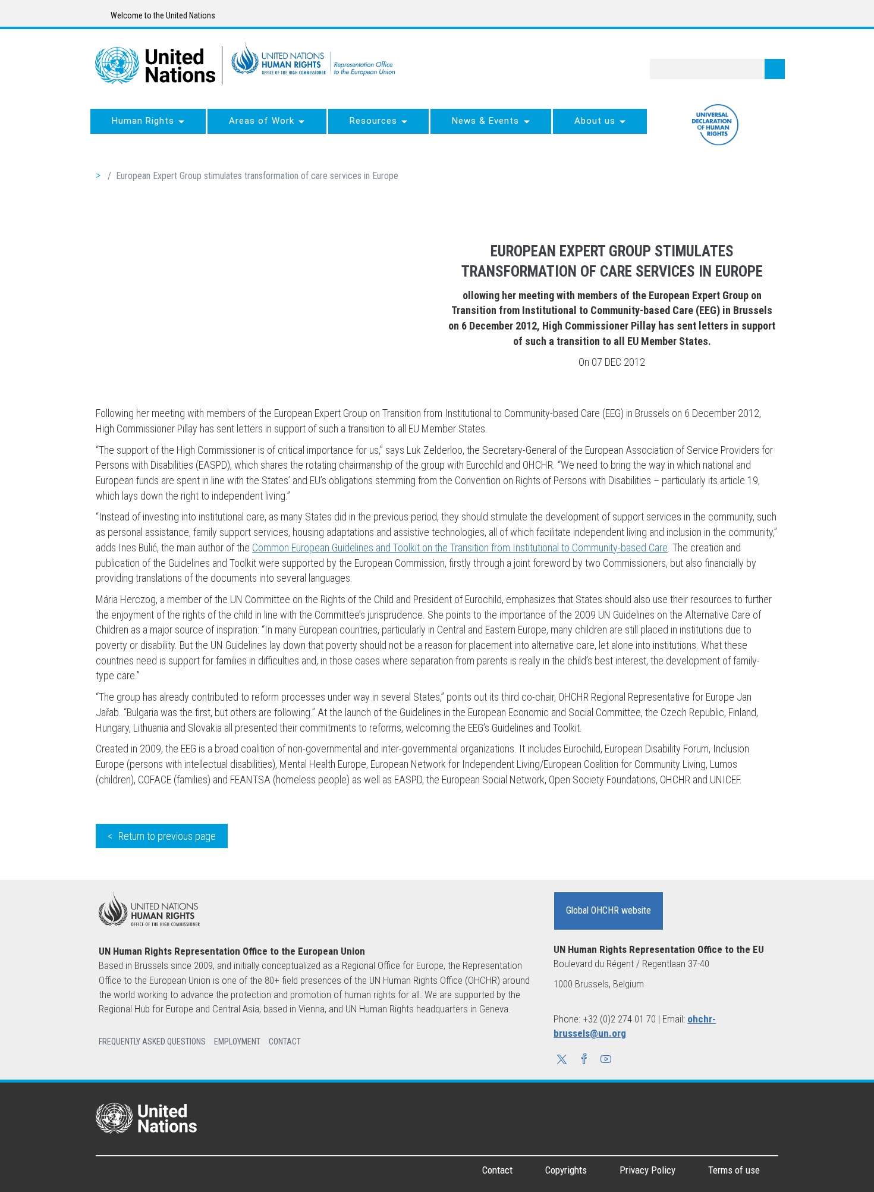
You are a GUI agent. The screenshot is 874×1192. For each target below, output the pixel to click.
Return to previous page (167, 836)
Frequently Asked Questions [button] (152, 1041)
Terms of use (734, 1170)
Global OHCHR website (608, 910)
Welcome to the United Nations (162, 15)
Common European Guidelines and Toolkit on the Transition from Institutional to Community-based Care (460, 547)
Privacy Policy (647, 1170)
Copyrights (566, 1170)
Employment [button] (237, 1041)
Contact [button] (285, 1041)
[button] (562, 1060)
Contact (497, 1170)
